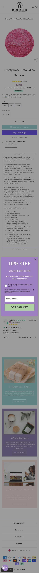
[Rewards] (5, 568)
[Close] (35, 259)
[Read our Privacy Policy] (33, 290)
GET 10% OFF (19, 307)
